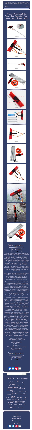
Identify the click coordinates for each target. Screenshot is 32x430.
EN (15, 423)
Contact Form (17, 416)
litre (18, 378)
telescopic (20, 401)
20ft (13, 399)
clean (17, 399)
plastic (11, 382)
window (10, 378)
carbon (21, 391)
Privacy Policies (16, 418)
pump (16, 391)
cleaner (22, 388)
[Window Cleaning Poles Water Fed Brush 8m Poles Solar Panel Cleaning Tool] (16, 30)
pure (7, 397)
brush (15, 393)
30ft (21, 399)
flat (25, 404)
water (12, 407)
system (12, 384)
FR (18, 423)
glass (20, 404)
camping (24, 379)
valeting (9, 390)
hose (25, 397)
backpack (9, 394)
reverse (26, 391)
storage (19, 397)
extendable (23, 394)
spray (23, 385)
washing (15, 404)
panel (11, 402)
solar (21, 407)
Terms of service (16, 421)
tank (17, 381)
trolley (10, 404)
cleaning (13, 387)
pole (13, 396)
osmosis (9, 399)
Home (16, 414)
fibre (25, 399)
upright (18, 385)
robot (22, 382)
